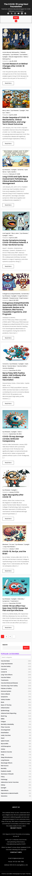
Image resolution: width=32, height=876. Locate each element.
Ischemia (20, 170)
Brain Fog (4, 716)
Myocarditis (4, 743)
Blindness (5, 544)
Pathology (4, 779)
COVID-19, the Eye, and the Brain (14, 552)
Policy (3, 777)
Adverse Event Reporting (8, 713)
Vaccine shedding (7, 368)
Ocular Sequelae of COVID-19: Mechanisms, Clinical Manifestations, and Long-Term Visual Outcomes (15, 120)
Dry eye (11, 544)
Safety (3, 749)
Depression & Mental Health (9, 793)
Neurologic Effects (6, 763)
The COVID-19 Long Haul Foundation (16, 5)
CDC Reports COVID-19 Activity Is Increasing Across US (16, 835)
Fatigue (3, 721)
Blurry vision (6, 110)
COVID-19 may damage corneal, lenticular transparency (13, 438)
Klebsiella (5, 298)
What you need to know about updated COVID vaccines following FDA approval (16, 848)
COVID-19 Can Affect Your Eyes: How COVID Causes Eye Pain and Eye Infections (15, 608)
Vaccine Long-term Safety (9, 686)
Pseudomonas (13, 298)
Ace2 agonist (6, 233)
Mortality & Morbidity (7, 724)
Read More (8, 83)
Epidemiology (5, 710)
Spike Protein (5, 741)
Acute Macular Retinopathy (10, 52)
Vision (7, 113)
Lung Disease (5, 760)
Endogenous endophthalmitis (11, 294)
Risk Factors (4, 765)
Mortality (3, 768)
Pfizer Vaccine (5, 727)
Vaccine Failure (5, 677)
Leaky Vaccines (6, 735)
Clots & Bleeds (5, 694)
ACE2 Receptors (6, 746)
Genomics (4, 796)
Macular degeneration (15, 57)
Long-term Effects (6, 675)
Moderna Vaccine (6, 752)
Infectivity (21, 599)
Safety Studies (5, 699)
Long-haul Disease (9, 547)
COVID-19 (4, 672)
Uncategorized (5, 730)
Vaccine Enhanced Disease (9, 683)
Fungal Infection (22, 296)
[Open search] (16, 21)
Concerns (5, 364)
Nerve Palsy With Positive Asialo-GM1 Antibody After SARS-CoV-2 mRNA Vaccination (14, 376)
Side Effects (4, 790)
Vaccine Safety (21, 366)
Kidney (3, 785)
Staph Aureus (23, 298)
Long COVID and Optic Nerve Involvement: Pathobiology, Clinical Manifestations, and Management (15, 180)
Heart (2, 738)
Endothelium (5, 732)
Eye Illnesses (15, 54)
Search (5, 645)
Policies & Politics (6, 688)
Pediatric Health (6, 771)
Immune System (6, 691)
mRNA (2, 719)
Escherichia (25, 294)
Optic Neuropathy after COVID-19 (12, 496)
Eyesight (5, 57)
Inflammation (5, 708)
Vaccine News (11, 366)
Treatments (14, 601)
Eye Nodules (23, 54)
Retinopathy (6, 59)
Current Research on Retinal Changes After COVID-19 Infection (15, 66)
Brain (2, 702)
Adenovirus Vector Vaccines (10, 782)
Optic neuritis (11, 172)
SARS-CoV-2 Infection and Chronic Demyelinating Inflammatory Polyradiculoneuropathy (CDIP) (16, 842)
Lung (2, 754)
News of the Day (6, 705)
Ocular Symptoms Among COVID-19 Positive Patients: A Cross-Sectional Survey (15, 242)
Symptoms (5, 601)
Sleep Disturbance (6, 757)
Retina (26, 57)
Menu (16, 17)
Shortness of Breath (7, 774)
